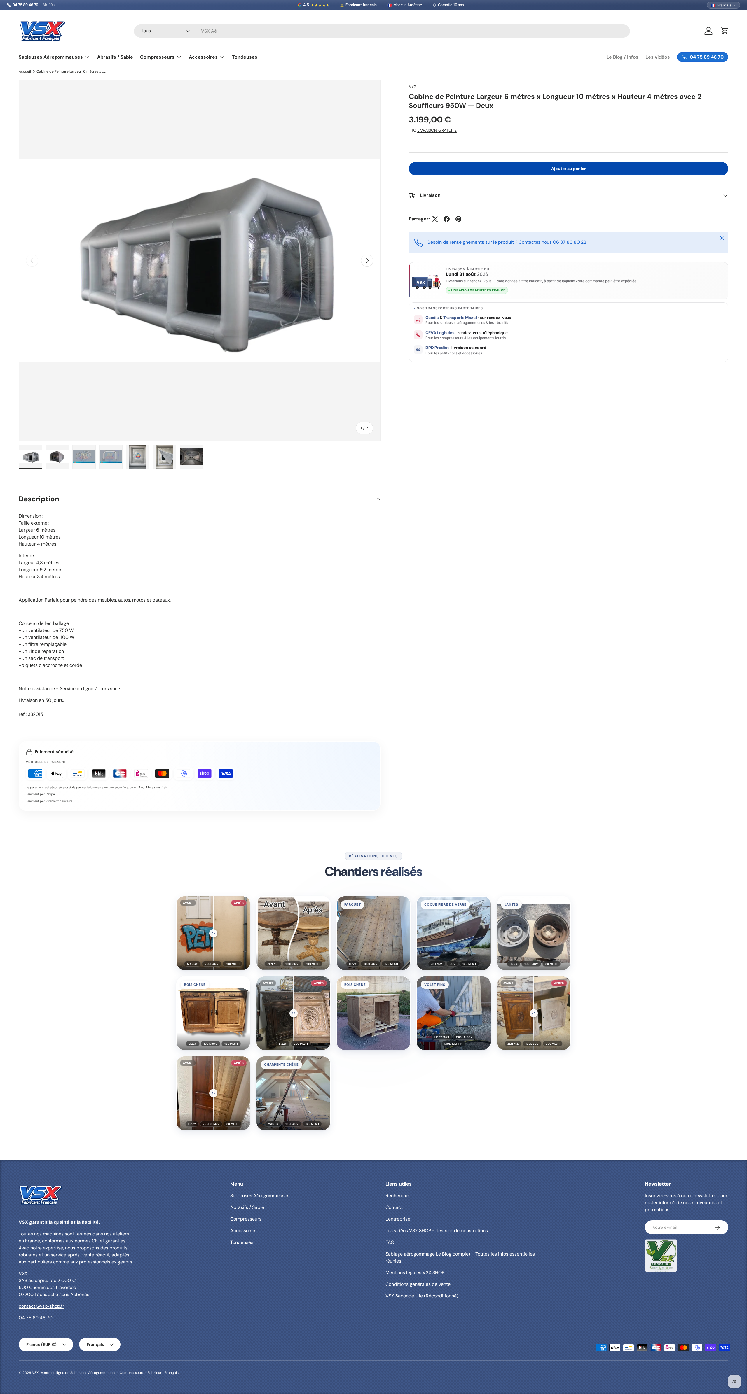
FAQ (389, 1242)
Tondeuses (244, 57)
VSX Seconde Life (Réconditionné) (421, 1296)
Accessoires (203, 57)
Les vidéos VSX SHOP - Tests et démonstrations (436, 1231)
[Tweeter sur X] (435, 219)
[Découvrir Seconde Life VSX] (661, 1255)
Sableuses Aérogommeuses (51, 57)
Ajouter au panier (568, 168)
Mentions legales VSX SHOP (414, 1272)
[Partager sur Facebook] (447, 219)
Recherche (397, 1196)
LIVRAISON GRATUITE (437, 130)
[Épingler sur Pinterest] (458, 219)
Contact (394, 1207)
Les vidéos (657, 57)
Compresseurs (157, 57)
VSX (412, 86)
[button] (213, 933)
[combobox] (382, 31)
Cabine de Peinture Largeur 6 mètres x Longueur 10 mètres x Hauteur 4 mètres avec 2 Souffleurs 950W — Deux (71, 71)
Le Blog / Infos (622, 57)
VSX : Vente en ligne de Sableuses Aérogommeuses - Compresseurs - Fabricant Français (105, 1372)
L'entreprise (397, 1219)
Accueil (25, 71)
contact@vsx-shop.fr (41, 1306)
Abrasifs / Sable (115, 57)
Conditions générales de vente (418, 1284)
